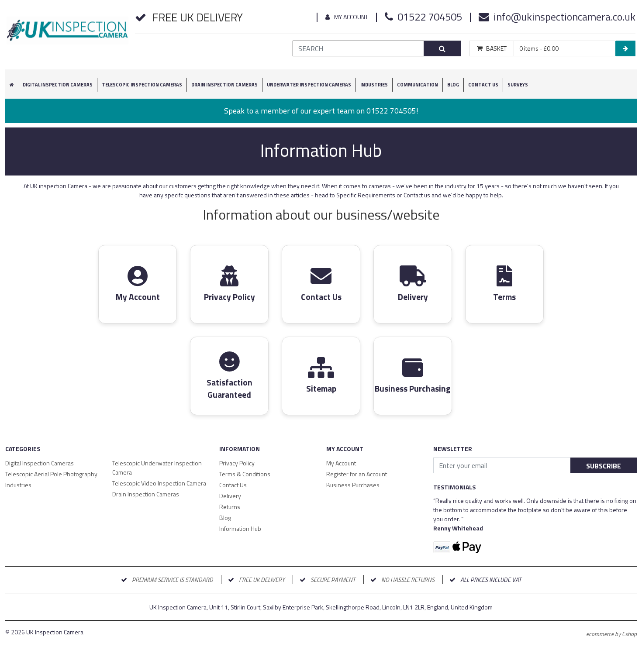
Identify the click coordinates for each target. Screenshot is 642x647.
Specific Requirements (365, 195)
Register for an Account (356, 473)
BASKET (496, 48)
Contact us (417, 195)
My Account (351, 16)
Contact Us (483, 84)
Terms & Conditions (244, 473)
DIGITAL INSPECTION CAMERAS (58, 84)
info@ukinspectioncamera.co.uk (564, 16)
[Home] (67, 33)
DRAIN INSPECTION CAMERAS (224, 84)
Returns (229, 506)
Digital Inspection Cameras (39, 463)
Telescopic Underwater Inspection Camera (157, 467)
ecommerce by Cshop (611, 633)
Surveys (517, 84)
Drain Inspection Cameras (145, 494)
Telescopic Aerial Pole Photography (51, 473)
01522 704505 (429, 16)
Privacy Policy (237, 463)
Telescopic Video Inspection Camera (159, 483)
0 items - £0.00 (539, 48)
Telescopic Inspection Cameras (142, 84)
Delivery (230, 495)
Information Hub (240, 528)
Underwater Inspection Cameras (309, 84)
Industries (374, 84)
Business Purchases (353, 484)
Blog (453, 84)
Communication (417, 84)
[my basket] (625, 48)
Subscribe (603, 466)
